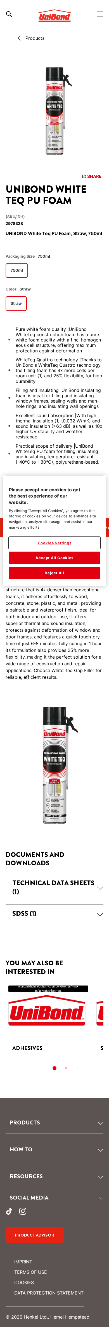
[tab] (54, 1068)
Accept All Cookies (54, 558)
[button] (54, 887)
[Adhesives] (47, 1020)
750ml (17, 270)
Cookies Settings (54, 543)
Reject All (54, 573)
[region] (54, 530)
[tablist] (54, 1068)
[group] (54, 112)
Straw (16, 303)
